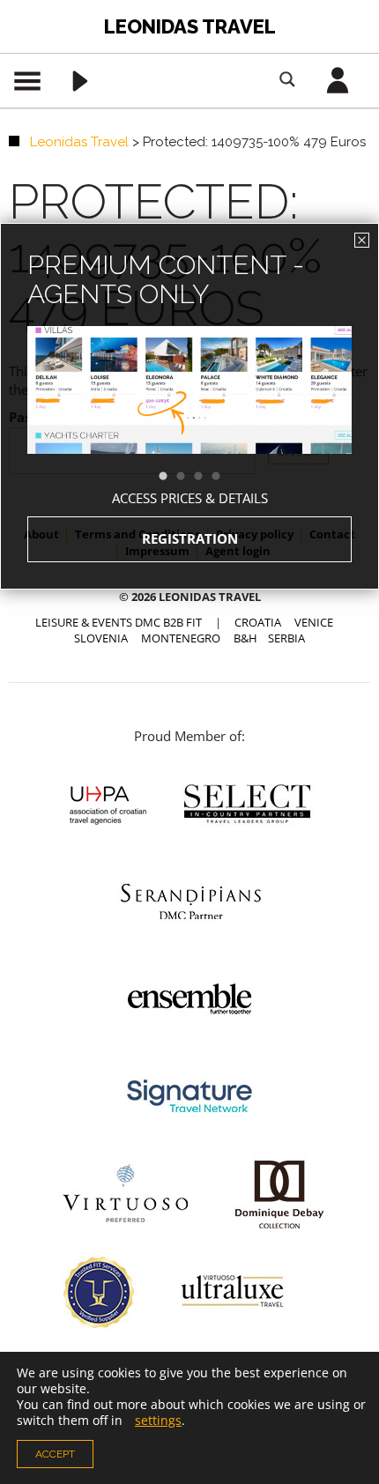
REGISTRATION (190, 538)
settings (158, 1420)
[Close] (361, 240)
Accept (55, 1454)
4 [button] (225, 477)
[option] (189, 421)
